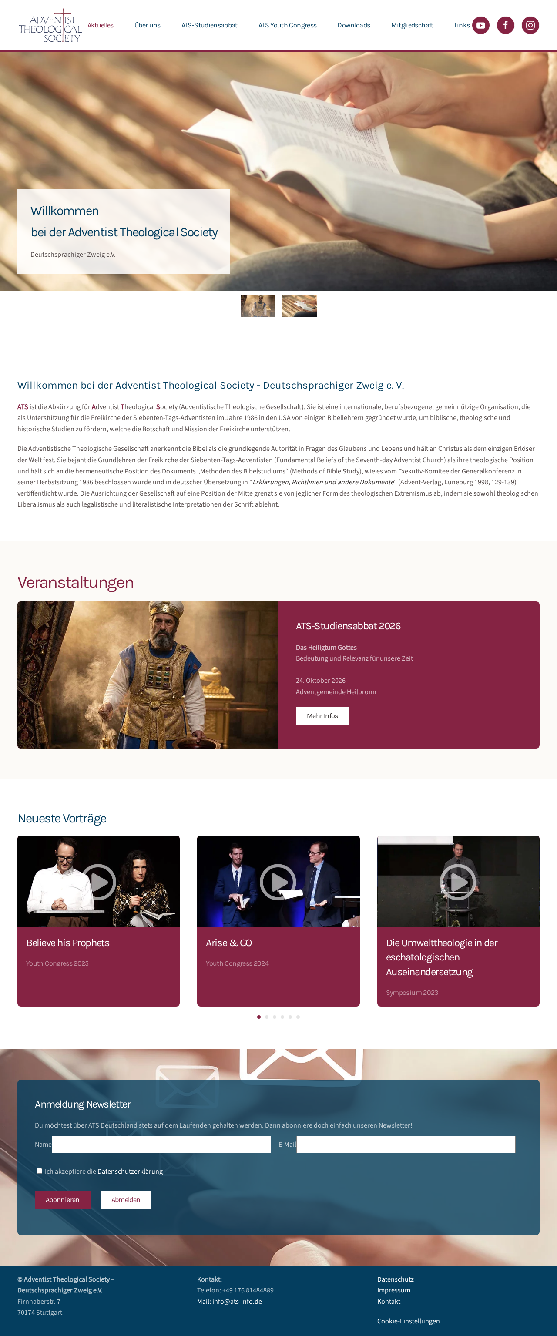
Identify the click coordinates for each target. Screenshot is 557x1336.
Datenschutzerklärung (130, 1171)
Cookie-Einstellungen (408, 1321)
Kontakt (388, 1301)
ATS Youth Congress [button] (287, 25)
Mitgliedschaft (412, 25)
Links (462, 25)
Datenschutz (395, 1279)
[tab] (258, 306)
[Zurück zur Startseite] (50, 25)
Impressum (393, 1290)
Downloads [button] (353, 25)
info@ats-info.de (237, 1301)
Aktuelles (100, 25)
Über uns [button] (147, 25)
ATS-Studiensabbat (209, 25)
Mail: (204, 1301)
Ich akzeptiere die (103, 1171)
